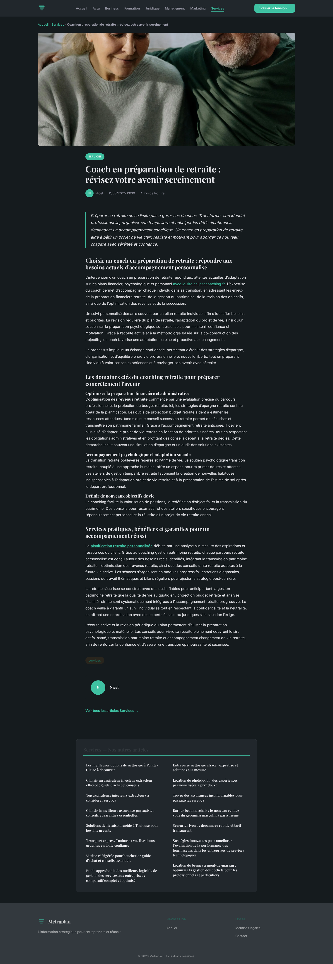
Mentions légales (247, 928)
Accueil (81, 8)
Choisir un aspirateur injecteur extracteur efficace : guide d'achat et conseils (119, 782)
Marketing (198, 8)
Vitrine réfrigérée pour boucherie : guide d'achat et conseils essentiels (118, 858)
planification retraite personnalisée (122, 546)
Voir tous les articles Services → (111, 710)
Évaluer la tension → (275, 8)
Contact (241, 936)
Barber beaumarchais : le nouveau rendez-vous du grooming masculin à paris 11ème (207, 812)
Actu (96, 8)
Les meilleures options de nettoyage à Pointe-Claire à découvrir (122, 767)
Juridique (152, 8)
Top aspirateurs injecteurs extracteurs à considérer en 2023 (117, 797)
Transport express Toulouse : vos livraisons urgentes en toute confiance (120, 843)
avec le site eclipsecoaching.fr (199, 284)
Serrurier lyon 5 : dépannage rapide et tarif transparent (207, 827)
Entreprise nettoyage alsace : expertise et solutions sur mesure (205, 767)
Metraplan (59, 921)
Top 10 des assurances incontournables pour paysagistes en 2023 (208, 797)
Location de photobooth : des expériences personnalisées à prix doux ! (205, 782)
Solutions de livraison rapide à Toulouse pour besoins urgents (122, 827)
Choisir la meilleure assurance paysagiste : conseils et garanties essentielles (120, 812)
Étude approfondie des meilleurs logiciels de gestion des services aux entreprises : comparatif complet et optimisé (121, 875)
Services (217, 8)
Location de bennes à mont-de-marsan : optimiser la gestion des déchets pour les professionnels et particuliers (205, 870)
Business (112, 8)
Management (175, 8)
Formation (132, 8)
